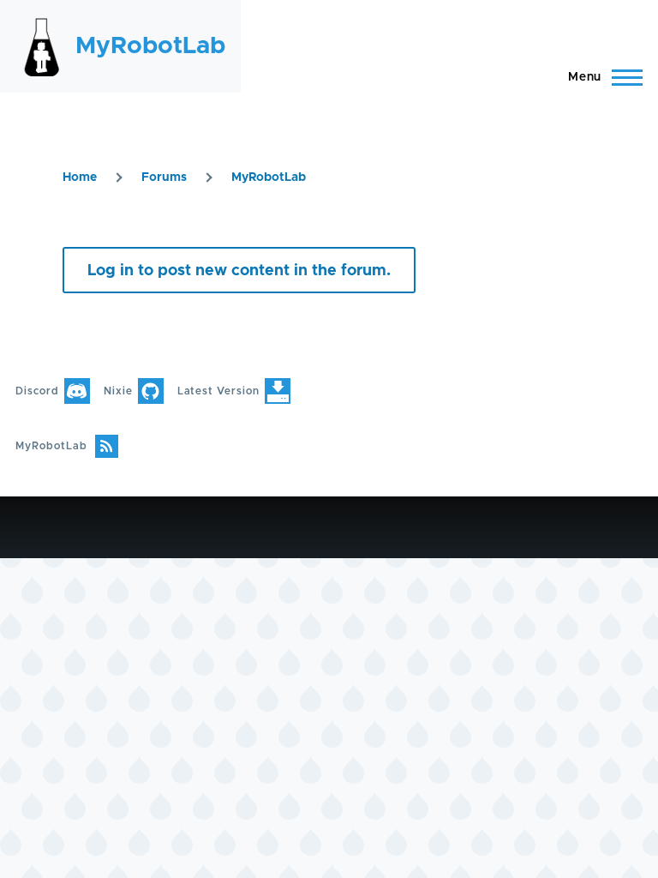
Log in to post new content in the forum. (239, 271)
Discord (37, 391)
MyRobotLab (150, 46)
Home (80, 177)
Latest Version (218, 391)
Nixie (118, 391)
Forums (164, 177)
